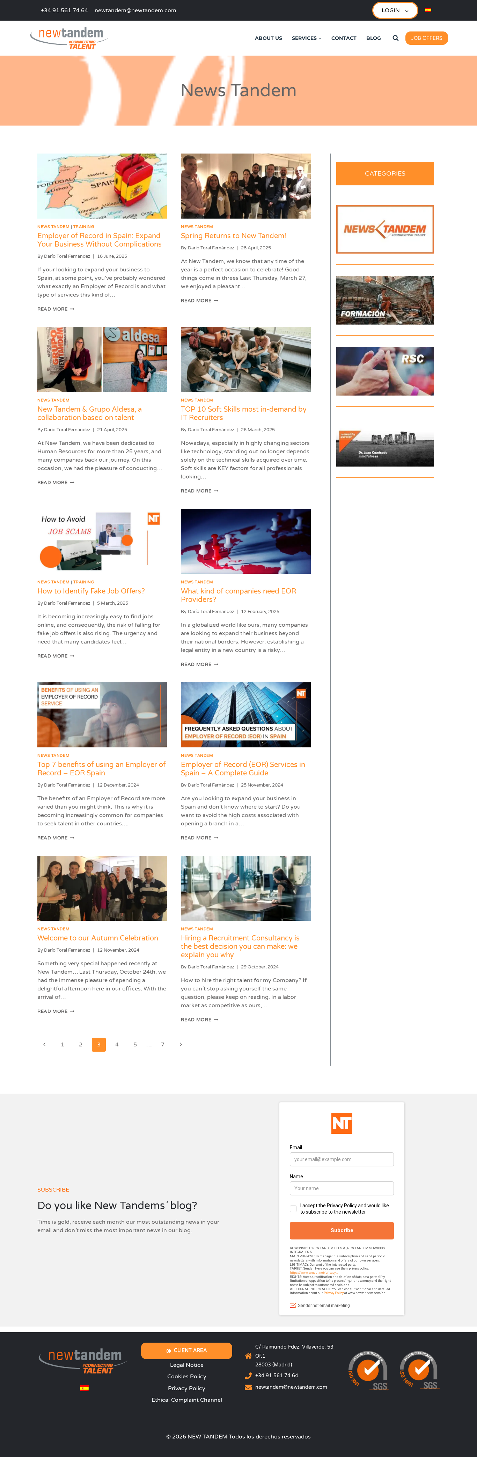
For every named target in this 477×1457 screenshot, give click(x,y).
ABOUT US (268, 38)
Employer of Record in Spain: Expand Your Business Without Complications (99, 240)
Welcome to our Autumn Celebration (97, 938)
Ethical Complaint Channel (187, 1399)
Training (83, 227)
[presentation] (102, 186)
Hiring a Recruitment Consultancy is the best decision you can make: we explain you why (240, 946)
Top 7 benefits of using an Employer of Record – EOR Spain (101, 769)
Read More (55, 309)
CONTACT (344, 38)
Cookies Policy (186, 1376)
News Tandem (53, 227)
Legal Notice (187, 1365)
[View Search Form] (395, 38)
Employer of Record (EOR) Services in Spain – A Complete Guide (243, 769)
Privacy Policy (186, 1388)
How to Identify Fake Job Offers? (91, 591)
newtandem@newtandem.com (291, 1387)
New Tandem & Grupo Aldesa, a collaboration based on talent (89, 413)
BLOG (373, 38)
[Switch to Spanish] (428, 10)
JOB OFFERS (426, 38)
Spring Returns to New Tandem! (233, 236)
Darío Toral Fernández (67, 256)
